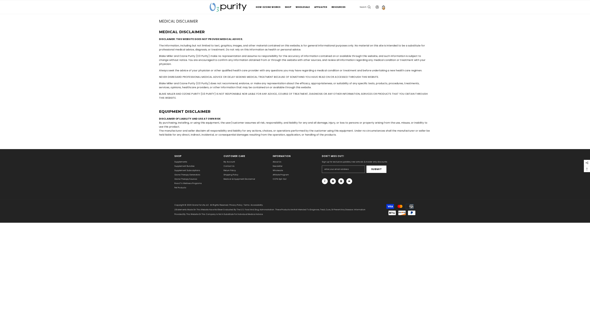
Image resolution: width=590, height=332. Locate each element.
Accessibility (257, 205)
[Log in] (377, 7)
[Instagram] (333, 181)
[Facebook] (325, 181)
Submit (376, 169)
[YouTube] (349, 181)
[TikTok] (341, 181)
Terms (247, 205)
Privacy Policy (235, 205)
